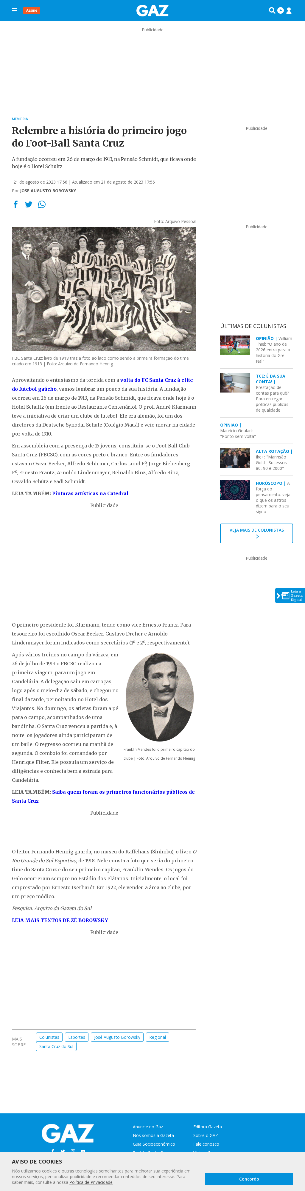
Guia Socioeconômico (154, 1144)
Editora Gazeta (207, 1127)
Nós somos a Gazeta (153, 1135)
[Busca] (272, 10)
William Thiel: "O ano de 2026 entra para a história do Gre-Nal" (274, 350)
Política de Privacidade (91, 1182)
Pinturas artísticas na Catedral (90, 493)
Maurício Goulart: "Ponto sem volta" (238, 430)
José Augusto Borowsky (117, 1037)
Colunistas (49, 1037)
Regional (157, 1037)
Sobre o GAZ (205, 1135)
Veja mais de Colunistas (257, 530)
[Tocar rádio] (280, 10)
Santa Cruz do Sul (56, 1046)
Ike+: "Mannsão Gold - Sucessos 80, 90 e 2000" (274, 459)
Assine (31, 10)
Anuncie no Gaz (148, 1127)
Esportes (76, 1037)
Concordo (249, 1179)
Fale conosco (206, 1144)
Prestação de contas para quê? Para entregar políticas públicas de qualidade (272, 393)
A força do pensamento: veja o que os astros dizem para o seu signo (273, 497)
